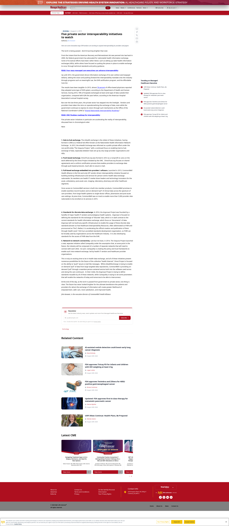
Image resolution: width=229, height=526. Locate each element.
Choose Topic (56, 13)
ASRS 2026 (119, 13)
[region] (114, 522)
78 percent (101, 87)
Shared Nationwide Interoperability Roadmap (102, 110)
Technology (65, 329)
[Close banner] (226, 2)
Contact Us (78, 490)
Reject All (177, 522)
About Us (53, 490)
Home (152, 506)
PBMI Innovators (83, 13)
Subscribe (124, 318)
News (117, 8)
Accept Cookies (189, 522)
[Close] (226, 522)
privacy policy (97, 321)
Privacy (76, 494)
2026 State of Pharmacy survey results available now (102, 13)
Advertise (53, 492)
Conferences (131, 8)
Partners (139, 8)
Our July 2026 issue (128, 13)
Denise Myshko (91, 404)
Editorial (53, 494)
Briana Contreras (92, 387)
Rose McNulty (91, 353)
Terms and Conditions (81, 492)
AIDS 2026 (75, 13)
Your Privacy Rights (104, 494)
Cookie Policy (18, 524)
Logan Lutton (91, 370)
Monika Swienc (91, 419)
